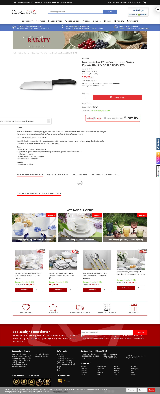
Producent (80, 174)
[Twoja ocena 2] (85, 69)
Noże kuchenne (73, 21)
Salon (109, 21)
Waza (99, 370)
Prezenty (120, 21)
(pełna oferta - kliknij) (39, 137)
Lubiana (83, 367)
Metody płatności (18, 362)
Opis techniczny (58, 174)
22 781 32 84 (113, 358)
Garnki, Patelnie (56, 21)
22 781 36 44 (51, 2)
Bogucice (84, 372)
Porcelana (29, 21)
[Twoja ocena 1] (83, 69)
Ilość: (83, 93)
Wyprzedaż (133, 21)
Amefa (116, 372)
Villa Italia (100, 369)
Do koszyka (24, 290)
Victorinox (85, 58)
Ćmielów (84, 370)
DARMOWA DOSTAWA (80, 312)
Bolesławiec (101, 367)
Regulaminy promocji (64, 360)
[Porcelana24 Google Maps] (158, 171)
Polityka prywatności (64, 362)
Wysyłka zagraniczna (19, 364)
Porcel (83, 374)
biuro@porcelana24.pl (64, 2)
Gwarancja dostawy (19, 354)
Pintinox (117, 369)
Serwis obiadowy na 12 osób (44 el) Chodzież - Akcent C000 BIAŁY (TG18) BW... (61, 275)
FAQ (58, 368)
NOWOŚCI (53, 312)
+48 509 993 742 (40, 2)
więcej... (134, 374)
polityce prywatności (60, 392)
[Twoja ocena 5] (91, 69)
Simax (133, 372)
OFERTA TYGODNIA (107, 312)
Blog (109, 2)
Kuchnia (98, 21)
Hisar (116, 367)
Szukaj (110, 12)
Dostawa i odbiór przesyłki (21, 358)
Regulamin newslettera (65, 358)
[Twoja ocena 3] (87, 69)
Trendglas (134, 369)
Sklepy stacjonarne (119, 2)
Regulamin (60, 356)
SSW (115, 374)
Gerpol (116, 370)
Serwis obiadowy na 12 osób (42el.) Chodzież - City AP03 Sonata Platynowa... (131, 273)
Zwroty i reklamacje (42, 354)
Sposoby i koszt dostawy (21, 360)
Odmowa (142, 390)
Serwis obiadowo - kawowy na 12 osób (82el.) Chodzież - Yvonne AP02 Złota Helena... (28, 275)
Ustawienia (131, 390)
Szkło (87, 21)
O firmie (129, 2)
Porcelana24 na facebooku (158, 144)
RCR (98, 374)
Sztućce (42, 21)
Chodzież (84, 369)
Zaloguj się (136, 2)
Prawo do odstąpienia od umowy (66, 365)
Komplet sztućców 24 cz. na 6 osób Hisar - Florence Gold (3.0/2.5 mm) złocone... (95, 275)
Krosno (133, 367)
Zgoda (151, 390)
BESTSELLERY (26, 312)
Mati (132, 370)
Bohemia (100, 372)
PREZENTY (134, 312)
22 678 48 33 (136, 358)
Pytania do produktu (105, 174)
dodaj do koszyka (119, 97)
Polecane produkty (30, 174)
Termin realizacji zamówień (21, 356)
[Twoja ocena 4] (89, 69)
